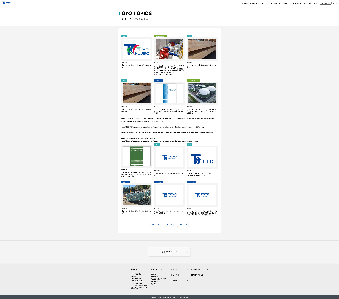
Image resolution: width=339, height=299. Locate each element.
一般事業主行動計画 (136, 281)
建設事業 (153, 274)
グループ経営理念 (136, 274)
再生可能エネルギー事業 (158, 279)
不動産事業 (154, 276)
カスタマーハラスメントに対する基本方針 (139, 288)
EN (336, 3)
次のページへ (183, 225)
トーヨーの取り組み (136, 283)
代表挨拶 (133, 276)
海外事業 (153, 284)
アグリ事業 (154, 281)
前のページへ (155, 225)
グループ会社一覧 (136, 278)
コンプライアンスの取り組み (139, 285)
